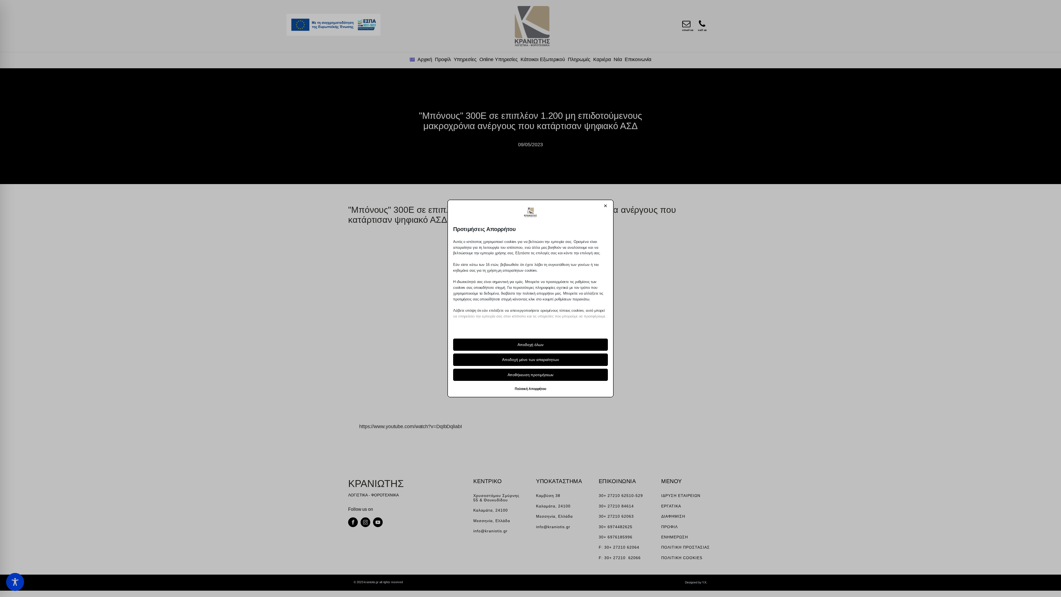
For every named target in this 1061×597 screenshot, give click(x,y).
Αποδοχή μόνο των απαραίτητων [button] (530, 359)
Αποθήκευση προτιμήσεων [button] (531, 375)
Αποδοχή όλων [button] (530, 344)
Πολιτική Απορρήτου (530, 389)
